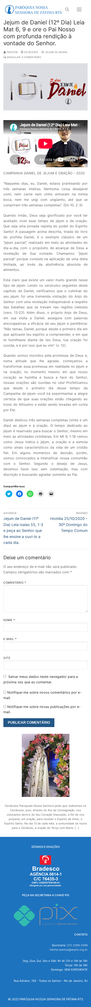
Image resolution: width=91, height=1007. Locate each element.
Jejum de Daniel (56, 52)
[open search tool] (67, 9)
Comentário (14, 582)
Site (6, 658)
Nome (9, 620)
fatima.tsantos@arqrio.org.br (69, 949)
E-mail (10, 639)
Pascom (12, 52)
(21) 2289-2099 (77, 945)
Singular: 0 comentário (23, 57)
